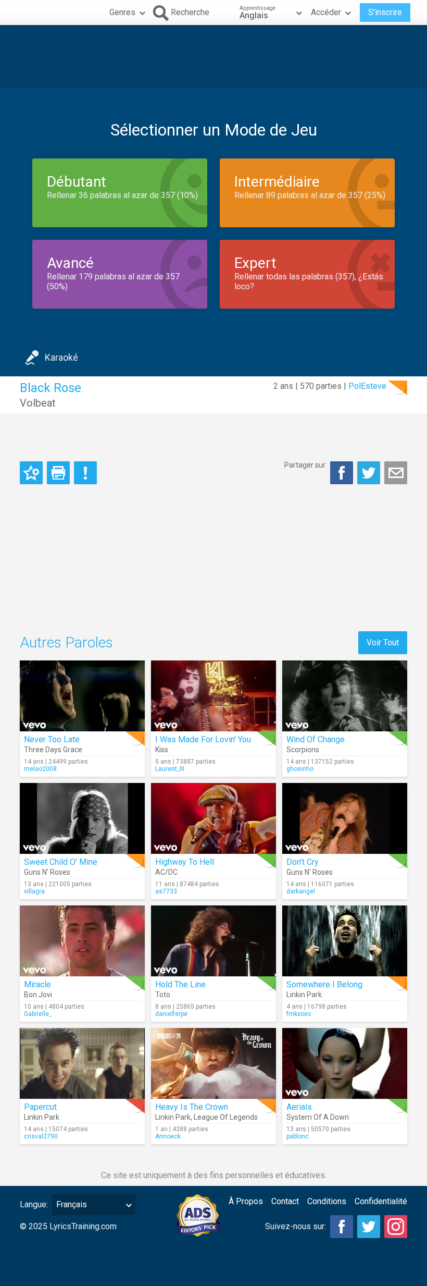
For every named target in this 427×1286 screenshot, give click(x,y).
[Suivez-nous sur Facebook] (341, 1226)
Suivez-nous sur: (295, 1226)
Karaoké (61, 357)
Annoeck (168, 1136)
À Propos (246, 1201)
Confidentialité (381, 1201)
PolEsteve (367, 386)
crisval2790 (41, 1136)
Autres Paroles (66, 642)
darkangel (300, 891)
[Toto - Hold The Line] (213, 940)
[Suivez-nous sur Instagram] (395, 1226)
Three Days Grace (53, 749)
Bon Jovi (38, 994)
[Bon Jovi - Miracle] (82, 940)
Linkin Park (304, 994)
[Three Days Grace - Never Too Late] (82, 695)
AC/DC (166, 872)
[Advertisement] (213, 56)
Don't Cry (302, 862)
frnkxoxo (298, 1014)
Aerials (299, 1107)
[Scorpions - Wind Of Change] (344, 695)
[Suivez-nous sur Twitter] (368, 1226)
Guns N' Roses (47, 872)
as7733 (166, 891)
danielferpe (171, 1014)
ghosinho (299, 769)
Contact (285, 1201)
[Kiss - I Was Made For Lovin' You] (213, 695)
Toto (162, 994)
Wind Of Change (315, 739)
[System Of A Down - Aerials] (344, 1063)
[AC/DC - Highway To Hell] (213, 818)
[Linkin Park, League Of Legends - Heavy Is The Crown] (213, 1063)
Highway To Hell (184, 862)
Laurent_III (169, 769)
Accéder (326, 12)
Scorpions (302, 749)
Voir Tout (383, 642)
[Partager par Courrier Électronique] (395, 472)
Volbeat (38, 403)
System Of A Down (317, 1117)
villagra (34, 891)
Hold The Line (180, 984)
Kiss (161, 749)
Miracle (37, 984)
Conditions (326, 1201)
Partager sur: (305, 465)
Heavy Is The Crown (191, 1107)
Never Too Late (52, 739)
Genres (122, 12)
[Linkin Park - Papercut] (82, 1063)
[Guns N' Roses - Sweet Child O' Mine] (82, 818)
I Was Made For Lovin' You (203, 739)
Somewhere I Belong (324, 984)
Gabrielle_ (38, 1014)
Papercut (40, 1107)
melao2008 (40, 769)
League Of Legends (226, 1117)
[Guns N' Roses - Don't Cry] (344, 818)
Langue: (34, 1204)
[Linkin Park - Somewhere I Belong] (344, 940)
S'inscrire (385, 12)
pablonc (297, 1136)
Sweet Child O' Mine (60, 862)
